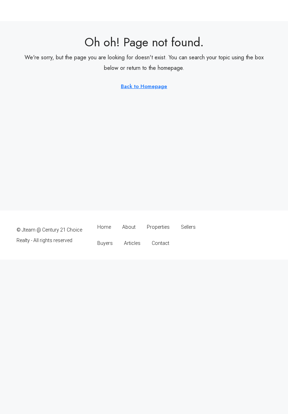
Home (104, 227)
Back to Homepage (144, 86)
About (129, 227)
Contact (160, 243)
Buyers (105, 243)
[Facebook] (216, 235)
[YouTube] (253, 235)
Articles (132, 243)
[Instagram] (228, 235)
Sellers (188, 227)
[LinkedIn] (240, 235)
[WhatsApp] (265, 235)
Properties (158, 227)
